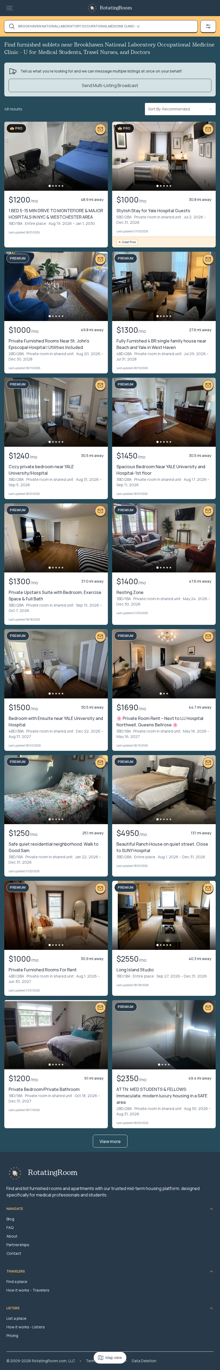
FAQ (9, 1227)
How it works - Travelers (27, 1290)
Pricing (12, 1335)
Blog (10, 1218)
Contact (13, 1253)
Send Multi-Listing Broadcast (110, 85)
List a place (16, 1318)
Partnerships (17, 1244)
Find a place (16, 1281)
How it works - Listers (25, 1326)
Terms (91, 1360)
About (11, 1236)
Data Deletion (144, 1360)
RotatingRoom (116, 8)
